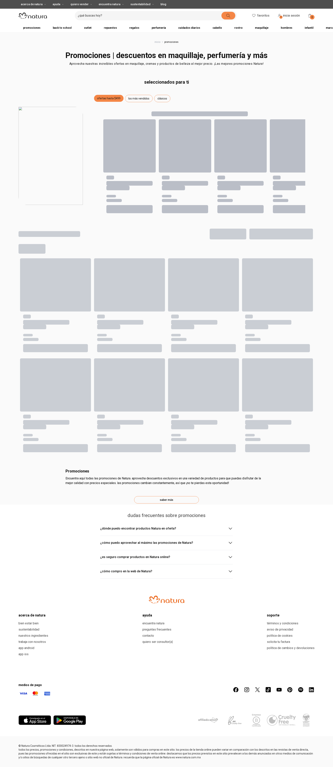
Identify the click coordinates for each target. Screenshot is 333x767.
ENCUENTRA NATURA (109, 11)
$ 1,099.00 (25, 538)
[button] (109, 106)
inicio (157, 49)
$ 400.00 (65, 255)
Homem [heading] (265, 326)
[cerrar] (327, 4)
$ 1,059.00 (266, 344)
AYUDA (57, 11)
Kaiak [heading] (22, 326)
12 (229, 240)
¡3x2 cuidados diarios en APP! (162, 4)
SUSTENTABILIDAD (140, 11)
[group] (162, 4)
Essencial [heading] (25, 520)
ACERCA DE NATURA (32, 11)
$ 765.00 (84, 344)
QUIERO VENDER (80, 11)
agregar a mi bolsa (45, 357)
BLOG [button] (163, 11)
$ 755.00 (145, 344)
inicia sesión (290, 23)
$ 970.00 (84, 538)
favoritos (263, 23)
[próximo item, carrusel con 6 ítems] (228, 4)
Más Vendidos (277, 240)
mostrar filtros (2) (39, 255)
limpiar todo (303, 255)
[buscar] (235, 23)
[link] (45, 336)
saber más (166, 604)
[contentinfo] (67, 327)
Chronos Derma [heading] (89, 520)
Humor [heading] (144, 326)
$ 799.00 (91, 255)
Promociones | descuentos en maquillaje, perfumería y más (166, 63)
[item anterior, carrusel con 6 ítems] (96, 4)
